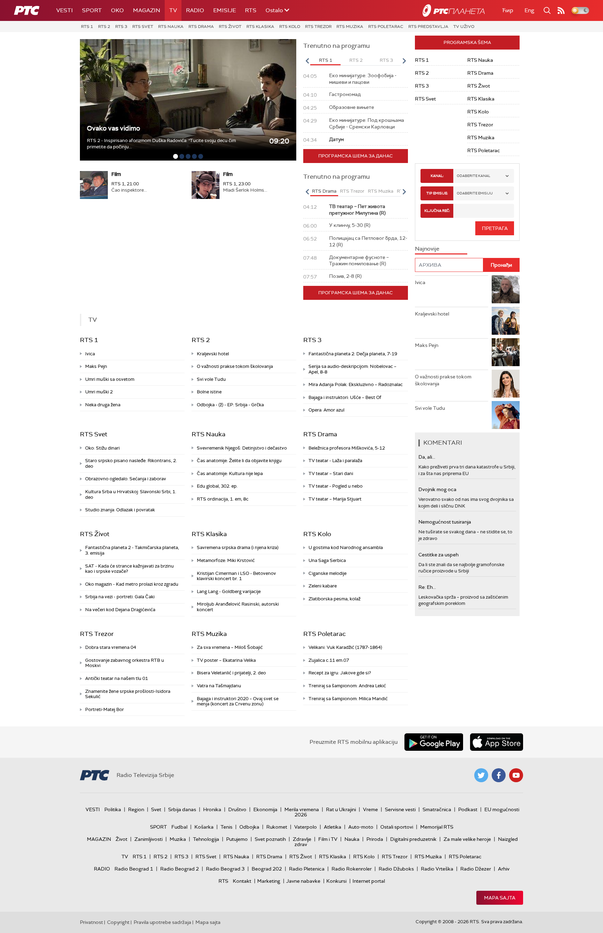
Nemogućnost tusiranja (444, 522)
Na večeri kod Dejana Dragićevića (120, 610)
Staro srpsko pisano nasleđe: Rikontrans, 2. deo (131, 463)
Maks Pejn (96, 366)
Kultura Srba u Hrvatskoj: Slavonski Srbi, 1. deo (130, 494)
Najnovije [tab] (427, 248)
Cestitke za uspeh (438, 554)
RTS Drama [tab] (324, 191)
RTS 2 (104, 26)
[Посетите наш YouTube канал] (516, 775)
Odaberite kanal (473, 175)
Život (121, 839)
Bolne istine (209, 392)
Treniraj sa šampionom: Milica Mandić (348, 699)
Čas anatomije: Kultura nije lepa (230, 473)
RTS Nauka (171, 26)
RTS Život (230, 26)
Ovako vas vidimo (113, 128)
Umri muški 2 (99, 392)
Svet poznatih (270, 839)
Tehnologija (206, 839)
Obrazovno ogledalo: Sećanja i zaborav (125, 479)
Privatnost (91, 922)
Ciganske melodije (327, 573)
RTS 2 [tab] (356, 60)
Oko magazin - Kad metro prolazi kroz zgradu (131, 584)
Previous (307, 60)
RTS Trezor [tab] (352, 191)
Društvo (237, 809)
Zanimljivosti (148, 839)
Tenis (226, 827)
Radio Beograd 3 (225, 869)
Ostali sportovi (396, 827)
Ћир (507, 10)
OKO (117, 10)
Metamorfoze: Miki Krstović (226, 560)
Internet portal (368, 881)
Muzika (178, 839)
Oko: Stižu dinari (102, 448)
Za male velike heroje (467, 839)
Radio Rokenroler (352, 869)
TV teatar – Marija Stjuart (335, 499)
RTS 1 (87, 26)
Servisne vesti (400, 809)
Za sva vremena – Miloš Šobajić (230, 647)
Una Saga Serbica (327, 560)
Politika (112, 809)
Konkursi (336, 881)
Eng (529, 10)
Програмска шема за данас (355, 156)
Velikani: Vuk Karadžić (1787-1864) (345, 647)
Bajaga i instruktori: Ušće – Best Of (344, 397)
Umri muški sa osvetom (109, 379)
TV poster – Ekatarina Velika (226, 660)
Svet (156, 809)
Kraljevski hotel (213, 354)
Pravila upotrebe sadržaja (162, 922)
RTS (250, 10)
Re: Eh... (427, 587)
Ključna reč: (437, 210)
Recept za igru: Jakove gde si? (339, 673)
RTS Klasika (260, 26)
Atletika (332, 827)
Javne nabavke (303, 881)
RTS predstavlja (428, 26)
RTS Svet (142, 26)
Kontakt (242, 881)
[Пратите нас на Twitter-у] (481, 775)
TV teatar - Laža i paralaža (335, 461)
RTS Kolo (289, 26)
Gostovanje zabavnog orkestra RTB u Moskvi (124, 663)
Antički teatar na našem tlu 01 (116, 678)
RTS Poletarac (385, 26)
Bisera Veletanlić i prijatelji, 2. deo (231, 673)
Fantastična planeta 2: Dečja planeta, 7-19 (352, 354)
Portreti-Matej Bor (104, 709)
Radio (195, 10)
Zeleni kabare (322, 586)
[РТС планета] (453, 10)
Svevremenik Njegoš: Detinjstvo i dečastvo (242, 448)
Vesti (64, 10)
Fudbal (179, 827)
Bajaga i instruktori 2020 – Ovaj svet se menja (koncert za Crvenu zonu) (237, 701)
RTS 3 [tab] (386, 60)
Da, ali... (426, 457)
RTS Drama (201, 26)
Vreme (370, 809)
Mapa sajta (499, 898)
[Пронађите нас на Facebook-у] (499, 775)
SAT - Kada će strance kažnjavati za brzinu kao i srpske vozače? (129, 569)
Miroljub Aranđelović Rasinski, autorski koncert (238, 607)
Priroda (374, 839)
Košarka (204, 827)
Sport (92, 10)
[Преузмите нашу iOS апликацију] (496, 742)
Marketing (268, 881)
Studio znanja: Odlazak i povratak (120, 510)
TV (173, 10)
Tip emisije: (437, 193)
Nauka (351, 839)
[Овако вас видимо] (188, 100)
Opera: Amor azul (326, 410)
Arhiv (503, 869)
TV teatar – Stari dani (330, 473)
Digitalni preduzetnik (413, 839)
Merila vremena (301, 809)
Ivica (90, 354)
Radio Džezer (475, 869)
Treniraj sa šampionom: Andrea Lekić (347, 686)
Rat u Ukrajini (341, 809)
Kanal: (437, 175)
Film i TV (327, 839)
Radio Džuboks (396, 869)
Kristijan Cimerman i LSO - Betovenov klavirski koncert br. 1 (236, 576)
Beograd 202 (267, 869)
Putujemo (237, 839)
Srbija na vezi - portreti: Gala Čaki (120, 597)
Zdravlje (302, 839)
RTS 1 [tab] (325, 60)
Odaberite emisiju (475, 193)
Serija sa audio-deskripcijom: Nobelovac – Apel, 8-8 (352, 369)
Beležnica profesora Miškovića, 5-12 (346, 448)
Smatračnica (437, 809)
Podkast (467, 809)
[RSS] (561, 10)
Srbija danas (182, 809)
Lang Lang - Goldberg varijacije (229, 591)
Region (136, 809)
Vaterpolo (305, 827)
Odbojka (249, 827)
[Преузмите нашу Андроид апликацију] (433, 742)
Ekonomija (265, 809)
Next (404, 60)
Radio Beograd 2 (179, 869)
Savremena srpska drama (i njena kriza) (237, 547)
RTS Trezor (318, 26)
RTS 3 (121, 26)
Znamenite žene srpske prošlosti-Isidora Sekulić (127, 694)
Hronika (212, 809)
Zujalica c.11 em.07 (328, 660)
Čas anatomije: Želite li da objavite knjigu (239, 461)
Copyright (118, 922)
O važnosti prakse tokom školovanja (235, 366)
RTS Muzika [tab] (380, 191)
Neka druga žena (102, 405)
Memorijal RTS (436, 827)
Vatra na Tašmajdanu (219, 686)
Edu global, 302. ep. (217, 486)
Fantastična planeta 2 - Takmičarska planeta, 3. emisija (132, 550)
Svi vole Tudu (211, 379)
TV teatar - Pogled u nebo (335, 486)
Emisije (224, 10)
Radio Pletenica (307, 869)
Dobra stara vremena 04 (110, 647)
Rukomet (276, 827)
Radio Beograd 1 (133, 869)
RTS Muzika (349, 26)
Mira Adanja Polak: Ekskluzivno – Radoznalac (355, 384)
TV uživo (463, 26)
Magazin (146, 10)
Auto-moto (360, 827)
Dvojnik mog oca (437, 489)
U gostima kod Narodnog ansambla (345, 547)
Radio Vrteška (437, 869)
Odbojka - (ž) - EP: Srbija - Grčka (230, 405)
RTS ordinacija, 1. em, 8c (222, 499)
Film (116, 174)
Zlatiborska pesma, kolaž (334, 599)
